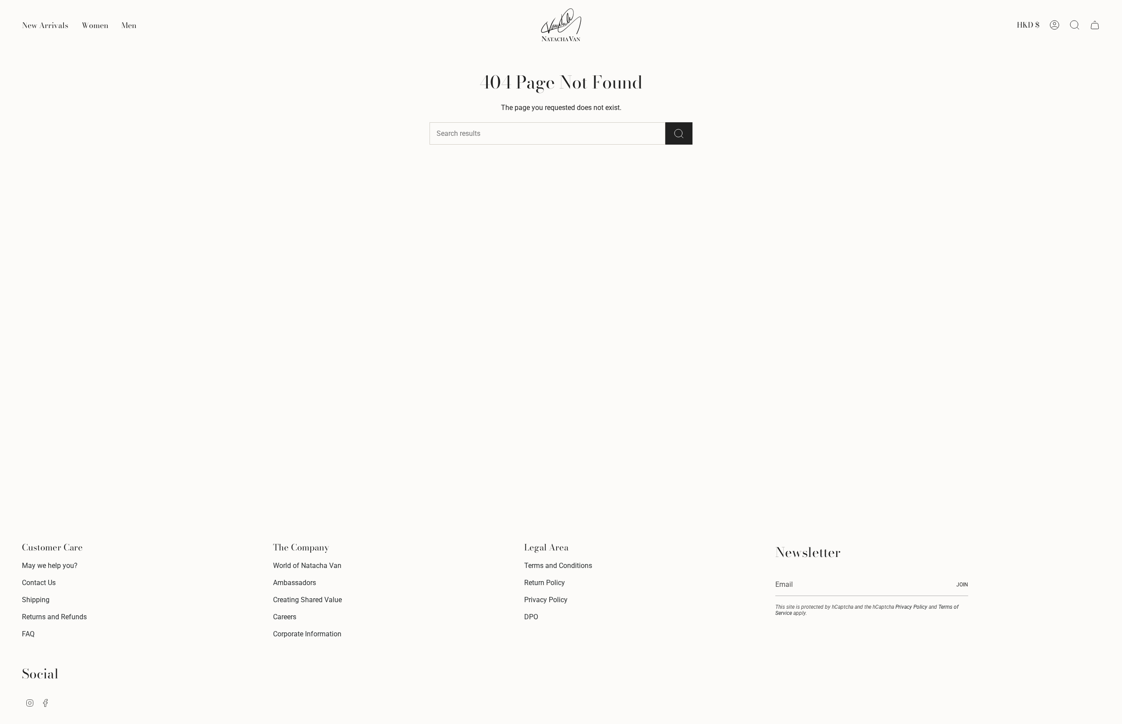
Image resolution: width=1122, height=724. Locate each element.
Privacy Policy (546, 600)
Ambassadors (294, 582)
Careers (284, 617)
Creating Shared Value (307, 600)
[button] (95, 25)
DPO (531, 617)
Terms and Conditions (558, 565)
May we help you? (50, 565)
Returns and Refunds (54, 617)
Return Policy (544, 582)
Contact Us (39, 582)
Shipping (36, 600)
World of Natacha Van (307, 565)
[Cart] (1095, 25)
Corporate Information (307, 634)
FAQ (28, 634)
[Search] (678, 133)
